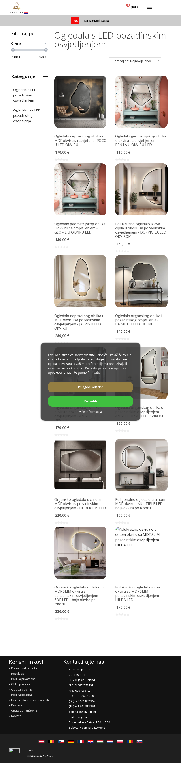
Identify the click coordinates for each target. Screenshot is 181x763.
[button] (102, 7)
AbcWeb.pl (48, 756)
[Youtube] (168, 753)
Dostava (16, 705)
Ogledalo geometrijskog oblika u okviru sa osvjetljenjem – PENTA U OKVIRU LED (140, 140)
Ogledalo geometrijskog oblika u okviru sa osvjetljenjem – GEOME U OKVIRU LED (79, 228)
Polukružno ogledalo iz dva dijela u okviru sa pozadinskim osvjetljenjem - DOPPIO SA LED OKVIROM (140, 230)
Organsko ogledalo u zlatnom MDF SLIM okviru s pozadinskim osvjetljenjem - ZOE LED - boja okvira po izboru (79, 595)
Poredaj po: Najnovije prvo (132, 61)
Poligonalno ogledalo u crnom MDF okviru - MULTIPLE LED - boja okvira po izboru (140, 503)
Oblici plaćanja (20, 684)
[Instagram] (159, 753)
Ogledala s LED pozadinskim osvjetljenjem (24, 94)
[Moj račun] (113, 7)
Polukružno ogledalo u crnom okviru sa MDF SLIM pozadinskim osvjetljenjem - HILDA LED (139, 593)
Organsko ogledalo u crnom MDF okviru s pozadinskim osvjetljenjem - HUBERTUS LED (80, 503)
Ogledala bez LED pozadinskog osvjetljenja (26, 115)
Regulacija (18, 674)
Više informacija (90, 412)
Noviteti (16, 716)
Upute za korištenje (24, 711)
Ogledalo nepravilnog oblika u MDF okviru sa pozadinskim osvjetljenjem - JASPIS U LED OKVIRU (79, 322)
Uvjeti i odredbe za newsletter (31, 700)
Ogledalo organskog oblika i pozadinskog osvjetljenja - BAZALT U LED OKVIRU (138, 320)
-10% (75, 20)
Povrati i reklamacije (24, 668)
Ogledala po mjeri (22, 689)
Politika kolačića (21, 695)
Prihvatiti (90, 401)
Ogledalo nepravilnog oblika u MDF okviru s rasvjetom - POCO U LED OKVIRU (80, 140)
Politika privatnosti (23, 679)
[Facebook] (151, 753)
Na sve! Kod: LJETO (96, 20)
